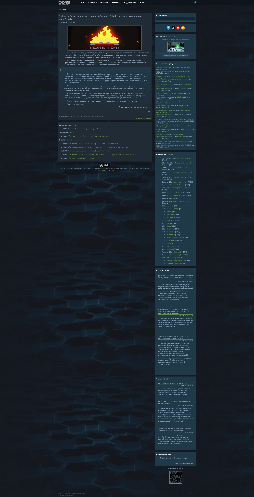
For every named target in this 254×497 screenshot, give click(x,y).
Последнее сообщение (164, 71)
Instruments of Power (180, 182)
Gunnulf (180, 71)
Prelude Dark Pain (179, 185)
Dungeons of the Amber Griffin (176, 261)
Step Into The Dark (179, 195)
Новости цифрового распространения (169, 93)
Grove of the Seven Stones (181, 201)
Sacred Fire (170, 240)
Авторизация (192, 2)
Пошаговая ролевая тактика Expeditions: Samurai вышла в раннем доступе (99, 147)
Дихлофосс (182, 121)
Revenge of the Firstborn (174, 238)
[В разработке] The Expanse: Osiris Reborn (170, 102)
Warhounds (170, 249)
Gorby (180, 97)
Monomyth (170, 223)
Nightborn (176, 258)
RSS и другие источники (66, 495)
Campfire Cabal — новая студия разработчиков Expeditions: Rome (95, 144)
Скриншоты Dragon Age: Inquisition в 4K (175, 40)
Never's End (170, 229)
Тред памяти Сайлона (163, 119)
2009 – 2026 (192, 493)
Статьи (91, 3)
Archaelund (170, 206)
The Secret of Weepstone (174, 263)
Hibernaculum (171, 214)
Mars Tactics (170, 220)
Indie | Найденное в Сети (164, 85)
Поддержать (130, 3)
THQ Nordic (76, 116)
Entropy (169, 212)
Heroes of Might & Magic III (165, 110)
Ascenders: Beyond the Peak (182, 172)
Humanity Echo (178, 255)
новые (179, 64)
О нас (81, 3)
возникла (100, 60)
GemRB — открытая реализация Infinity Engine (88, 129)
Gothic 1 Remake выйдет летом (82, 158)
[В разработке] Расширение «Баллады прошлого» (173, 141)
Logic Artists (86, 116)
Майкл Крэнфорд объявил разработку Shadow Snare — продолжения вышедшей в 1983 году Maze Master (175, 277)
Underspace (170, 246)
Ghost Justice (177, 252)
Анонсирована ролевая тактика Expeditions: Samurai (90, 151)
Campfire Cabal (65, 116)
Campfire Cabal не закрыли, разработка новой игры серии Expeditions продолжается (103, 155)
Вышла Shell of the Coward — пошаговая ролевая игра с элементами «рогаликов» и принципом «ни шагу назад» (173, 311)
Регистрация (195, 2)
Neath (168, 226)
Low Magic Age (171, 217)
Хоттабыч (181, 145)
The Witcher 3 (166, 143)
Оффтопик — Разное (171, 78)
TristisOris (181, 88)
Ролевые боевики (162, 104)
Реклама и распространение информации (72, 493)
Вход (142, 3)
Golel (174, 198)
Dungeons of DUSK (172, 209)
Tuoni (168, 243)
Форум (115, 3)
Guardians (181, 130)
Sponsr (104, 171)
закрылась (111, 53)
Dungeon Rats (161, 134)
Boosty (97, 171)
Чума (179, 80)
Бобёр (180, 136)
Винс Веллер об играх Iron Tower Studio (172, 383)
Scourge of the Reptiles (181, 188)
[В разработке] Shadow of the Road (168, 126)
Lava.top (111, 171)
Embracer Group (98, 116)
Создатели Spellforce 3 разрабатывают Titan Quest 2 (90, 136)
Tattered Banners (179, 192)
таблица (170, 155)
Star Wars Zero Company (164, 67)
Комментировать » (143, 119)
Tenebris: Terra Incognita (183, 158)
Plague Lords (170, 235)
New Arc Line (170, 232)
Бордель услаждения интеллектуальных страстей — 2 (174, 76)
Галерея (104, 3)
